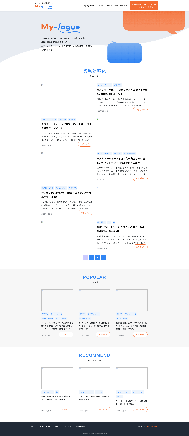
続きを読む (140, 110)
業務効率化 (117, 85)
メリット (119, 396)
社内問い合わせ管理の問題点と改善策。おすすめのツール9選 (66, 195)
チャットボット (61, 318)
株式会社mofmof (152, 426)
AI (114, 222)
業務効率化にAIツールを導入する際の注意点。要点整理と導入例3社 (122, 229)
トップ (33, 426)
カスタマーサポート (104, 85)
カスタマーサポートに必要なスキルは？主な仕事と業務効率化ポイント (122, 92)
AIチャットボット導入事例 (117, 6)
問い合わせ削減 (129, 154)
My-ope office (80, 426)
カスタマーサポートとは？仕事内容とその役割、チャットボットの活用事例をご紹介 (121, 160)
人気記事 (100, 6)
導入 (109, 222)
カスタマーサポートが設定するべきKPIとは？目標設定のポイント (66, 126)
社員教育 (72, 119)
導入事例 (45, 314)
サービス (99, 392)
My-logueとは (89, 6)
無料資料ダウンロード (63, 426)
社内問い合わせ (47, 188)
